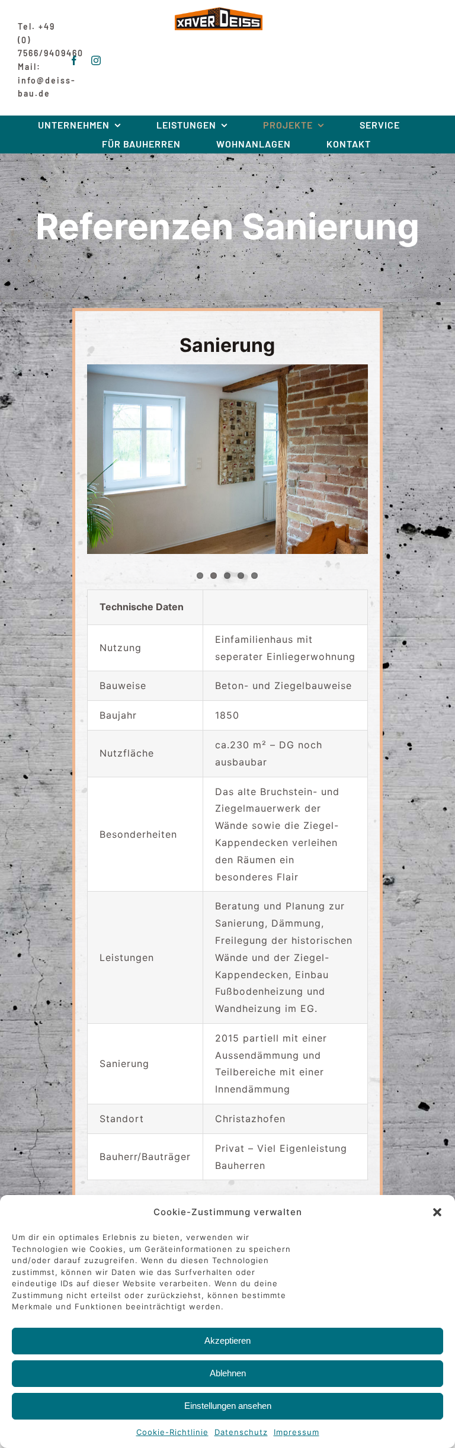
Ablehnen (228, 1373)
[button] (437, 1212)
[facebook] (74, 60)
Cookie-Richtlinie (172, 1432)
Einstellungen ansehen (227, 1406)
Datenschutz (241, 1432)
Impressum (296, 1432)
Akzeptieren (227, 1340)
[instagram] (96, 60)
